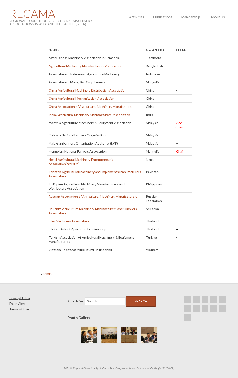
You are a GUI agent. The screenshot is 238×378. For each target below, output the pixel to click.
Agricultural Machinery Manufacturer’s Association (85, 66)
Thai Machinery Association (69, 221)
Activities (136, 17)
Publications (162, 17)
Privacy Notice (19, 298)
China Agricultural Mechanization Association (81, 98)
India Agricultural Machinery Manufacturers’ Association (89, 115)
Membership (190, 17)
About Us (218, 17)
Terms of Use (19, 309)
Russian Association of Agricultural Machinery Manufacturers (93, 196)
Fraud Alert (17, 304)
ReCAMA (32, 13)
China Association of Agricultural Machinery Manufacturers (91, 106)
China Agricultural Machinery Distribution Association (87, 90)
